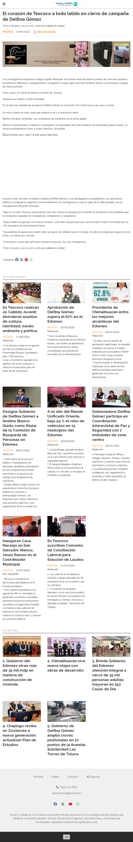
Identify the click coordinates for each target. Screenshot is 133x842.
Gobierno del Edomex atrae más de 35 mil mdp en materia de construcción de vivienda (20, 672)
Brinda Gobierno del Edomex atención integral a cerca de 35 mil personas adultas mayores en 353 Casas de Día (109, 675)
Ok (66, 837)
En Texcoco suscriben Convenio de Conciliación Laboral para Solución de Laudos (65, 550)
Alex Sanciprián (46, 31)
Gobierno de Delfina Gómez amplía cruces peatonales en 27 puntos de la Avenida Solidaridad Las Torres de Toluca (66, 740)
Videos (55, 776)
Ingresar (94, 776)
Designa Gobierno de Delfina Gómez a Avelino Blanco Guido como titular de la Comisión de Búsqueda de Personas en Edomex (20, 427)
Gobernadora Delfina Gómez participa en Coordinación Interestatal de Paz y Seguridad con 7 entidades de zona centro (111, 425)
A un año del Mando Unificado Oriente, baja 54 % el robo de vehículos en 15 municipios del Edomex (65, 423)
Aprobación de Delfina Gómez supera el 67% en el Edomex (65, 314)
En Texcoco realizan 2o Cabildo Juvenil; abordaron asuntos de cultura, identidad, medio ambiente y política (21, 319)
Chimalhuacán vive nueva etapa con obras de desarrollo (66, 665)
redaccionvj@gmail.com (66, 793)
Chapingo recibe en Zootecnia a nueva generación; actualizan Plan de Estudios (20, 735)
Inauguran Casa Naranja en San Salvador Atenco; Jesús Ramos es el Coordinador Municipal (19, 552)
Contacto (72, 776)
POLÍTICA (8, 32)
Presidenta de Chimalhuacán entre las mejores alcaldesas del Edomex (110, 316)
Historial (38, 776)
